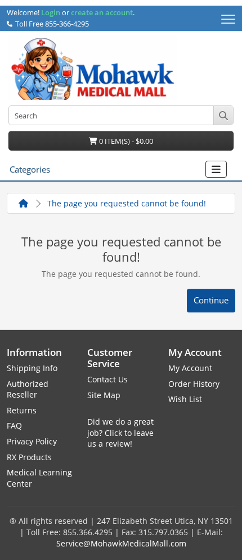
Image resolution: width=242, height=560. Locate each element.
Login (50, 12)
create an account (101, 12)
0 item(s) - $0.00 (125, 141)
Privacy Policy (32, 441)
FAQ (14, 425)
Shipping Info (32, 368)
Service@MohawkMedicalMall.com (121, 543)
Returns (22, 410)
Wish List (185, 399)
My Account (190, 368)
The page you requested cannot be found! (126, 203)
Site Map (103, 395)
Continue (211, 300)
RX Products (29, 457)
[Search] (223, 115)
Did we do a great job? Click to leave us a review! (120, 432)
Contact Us (107, 379)
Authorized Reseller (27, 389)
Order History (193, 383)
